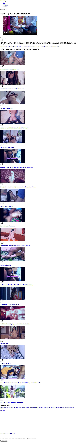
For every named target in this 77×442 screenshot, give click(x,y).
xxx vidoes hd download (6, 206)
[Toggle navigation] (5, 1)
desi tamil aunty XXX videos (7, 226)
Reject (6, 440)
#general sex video (31, 46)
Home (4, 3)
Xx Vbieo (22, 407)
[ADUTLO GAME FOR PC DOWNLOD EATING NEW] (12, 123)
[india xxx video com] (12, 358)
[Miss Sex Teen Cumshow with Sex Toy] (12, 299)
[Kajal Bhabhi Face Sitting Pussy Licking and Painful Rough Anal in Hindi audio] (12, 378)
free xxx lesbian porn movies (7, 147)
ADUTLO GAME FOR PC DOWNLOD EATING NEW (14, 128)
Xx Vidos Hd (49, 407)
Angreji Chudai (3, 407)
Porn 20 (8, 407)
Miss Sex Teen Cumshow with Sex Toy (9, 304)
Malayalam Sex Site (34, 407)
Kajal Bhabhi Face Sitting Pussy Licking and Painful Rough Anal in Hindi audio (20, 382)
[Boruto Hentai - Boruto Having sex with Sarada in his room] (12, 241)
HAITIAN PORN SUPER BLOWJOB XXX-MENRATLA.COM (16, 167)
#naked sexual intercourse (23, 46)
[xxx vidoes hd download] (12, 201)
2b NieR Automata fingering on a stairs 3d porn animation (14, 324)
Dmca (14, 433)
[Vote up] (0, 37)
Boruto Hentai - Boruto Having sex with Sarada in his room (15, 245)
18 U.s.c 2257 (3, 433)
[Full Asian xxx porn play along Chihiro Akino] (12, 397)
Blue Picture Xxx (27, 407)
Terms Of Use (9, 433)
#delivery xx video (48, 46)
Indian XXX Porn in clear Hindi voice (9, 69)
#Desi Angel (15, 46)
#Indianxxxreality (3, 46)
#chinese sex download (40, 46)
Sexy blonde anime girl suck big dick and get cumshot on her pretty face (18, 186)
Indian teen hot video (5, 265)
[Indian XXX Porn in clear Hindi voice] (12, 64)
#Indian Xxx (10, 46)
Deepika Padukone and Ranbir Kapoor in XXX (12, 88)
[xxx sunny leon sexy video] (12, 103)
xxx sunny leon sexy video (6, 108)
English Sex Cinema (43, 407)
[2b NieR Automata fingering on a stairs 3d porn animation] (12, 319)
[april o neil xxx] (12, 339)
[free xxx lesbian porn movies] (12, 143)
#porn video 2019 (56, 46)
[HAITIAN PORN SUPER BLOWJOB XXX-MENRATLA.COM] (12, 162)
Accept (2, 440)
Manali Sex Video (64, 407)
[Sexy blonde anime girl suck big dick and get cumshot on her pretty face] (12, 182)
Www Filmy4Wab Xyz (56, 407)
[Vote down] (2, 37)
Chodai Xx (18, 407)
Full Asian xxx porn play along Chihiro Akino (11, 402)
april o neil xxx (4, 343)
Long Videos (5, 5)
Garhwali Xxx (12, 407)
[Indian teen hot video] (12, 260)
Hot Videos (5, 6)
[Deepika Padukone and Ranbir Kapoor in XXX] (12, 84)
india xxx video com (5, 363)
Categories (5, 4)
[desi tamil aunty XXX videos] (12, 221)
